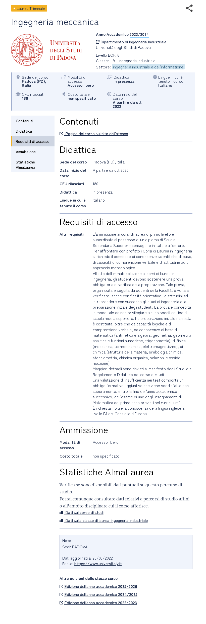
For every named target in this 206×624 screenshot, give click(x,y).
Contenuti (24, 120)
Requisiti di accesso (32, 141)
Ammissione (26, 151)
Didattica (24, 131)
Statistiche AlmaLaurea (25, 164)
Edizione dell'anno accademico (100, 586)
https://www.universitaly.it (98, 563)
